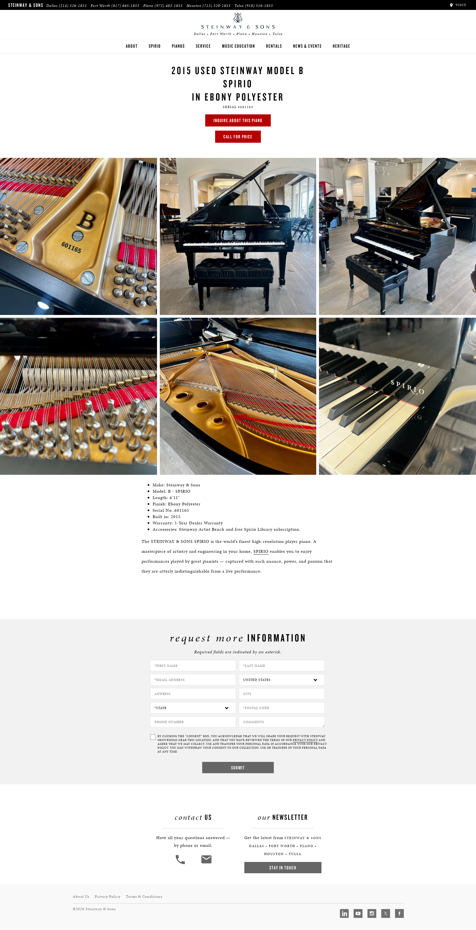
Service (203, 46)
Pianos (178, 46)
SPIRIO (261, 551)
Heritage (341, 46)
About (132, 46)
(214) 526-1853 (73, 5)
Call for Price (238, 136)
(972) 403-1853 (169, 5)
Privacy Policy (107, 896)
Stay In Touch (282, 867)
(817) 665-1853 (125, 5)
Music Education (238, 46)
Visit (460, 5)
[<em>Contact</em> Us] (206, 863)
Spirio (155, 46)
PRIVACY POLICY (305, 740)
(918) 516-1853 (259, 5)
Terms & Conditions (144, 896)
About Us (81, 896)
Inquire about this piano (238, 120)
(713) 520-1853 (216, 5)
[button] (181, 863)
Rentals (274, 46)
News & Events (307, 46)
